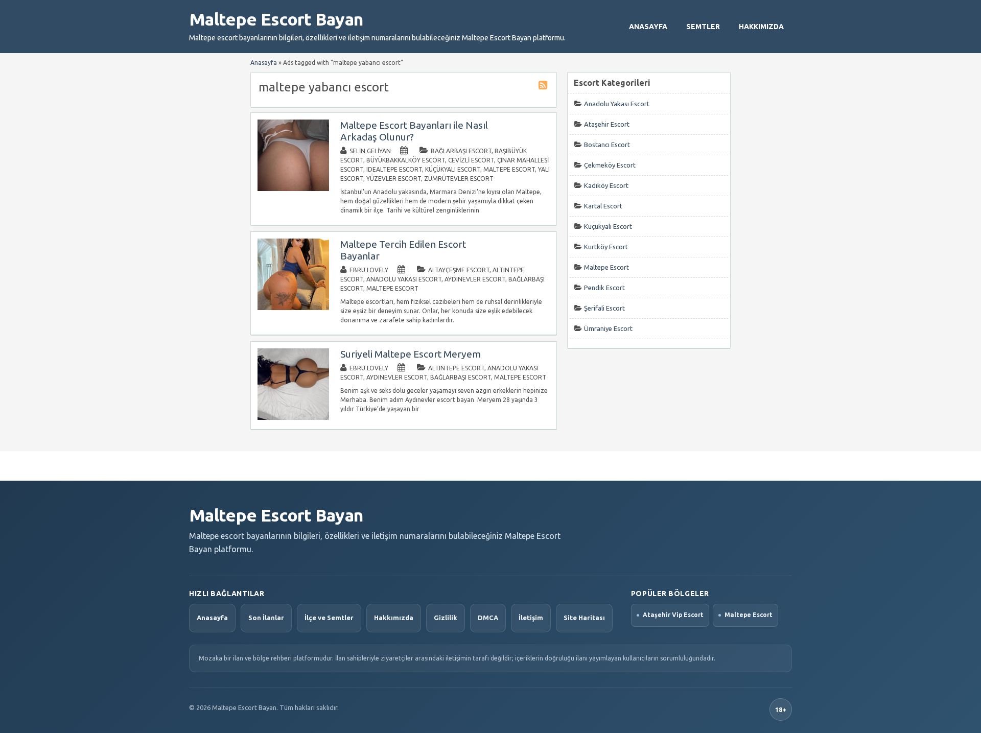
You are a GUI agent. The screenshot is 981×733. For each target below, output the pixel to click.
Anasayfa (648, 26)
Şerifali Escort (604, 308)
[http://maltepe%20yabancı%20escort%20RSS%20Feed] (544, 86)
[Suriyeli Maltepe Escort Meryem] (293, 417)
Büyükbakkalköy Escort (405, 160)
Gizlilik (445, 617)
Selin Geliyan (370, 151)
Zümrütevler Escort (459, 178)
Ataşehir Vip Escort (673, 614)
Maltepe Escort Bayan (276, 19)
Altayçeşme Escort (458, 270)
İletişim (531, 617)
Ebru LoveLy (368, 270)
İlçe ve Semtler (329, 617)
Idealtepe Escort (394, 169)
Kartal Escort (603, 205)
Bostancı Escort (607, 144)
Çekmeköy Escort (610, 165)
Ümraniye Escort (608, 328)
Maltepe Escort (509, 169)
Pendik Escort (604, 287)
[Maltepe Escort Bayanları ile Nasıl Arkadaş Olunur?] (293, 188)
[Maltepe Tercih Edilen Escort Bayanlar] (293, 307)
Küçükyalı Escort (452, 169)
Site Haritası (584, 617)
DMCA (488, 617)
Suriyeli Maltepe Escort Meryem (410, 354)
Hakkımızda (761, 26)
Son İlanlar (266, 617)
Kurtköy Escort (606, 246)
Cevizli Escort (471, 160)
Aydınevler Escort (475, 279)
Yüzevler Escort (393, 178)
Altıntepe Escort (456, 368)
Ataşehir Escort (606, 124)
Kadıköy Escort (606, 185)
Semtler (703, 26)
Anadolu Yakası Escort (403, 279)
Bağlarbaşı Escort (461, 151)
